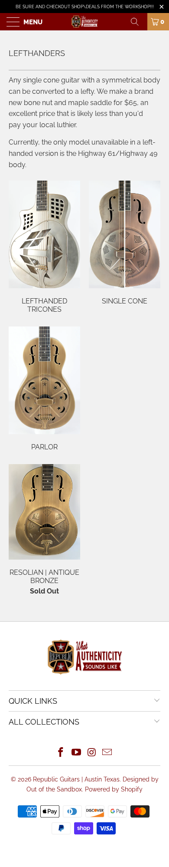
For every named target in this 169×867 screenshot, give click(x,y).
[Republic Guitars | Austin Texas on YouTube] (76, 753)
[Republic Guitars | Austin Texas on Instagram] (91, 753)
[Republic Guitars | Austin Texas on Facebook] (61, 753)
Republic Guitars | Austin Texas (76, 779)
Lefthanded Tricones (44, 247)
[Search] (138, 22)
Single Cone (124, 243)
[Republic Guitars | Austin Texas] (84, 21)
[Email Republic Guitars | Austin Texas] (107, 753)
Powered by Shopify (114, 789)
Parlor (44, 388)
